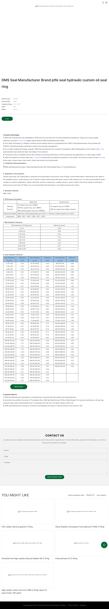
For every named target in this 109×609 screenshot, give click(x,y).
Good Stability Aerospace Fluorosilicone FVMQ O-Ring (79, 527)
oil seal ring (21, 140)
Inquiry (7, 118)
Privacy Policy (73, 605)
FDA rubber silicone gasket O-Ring (17, 527)
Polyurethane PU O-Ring (66, 558)
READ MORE (18, 387)
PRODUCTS (90, 495)
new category (101, 495)
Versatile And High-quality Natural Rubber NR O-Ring (25, 558)
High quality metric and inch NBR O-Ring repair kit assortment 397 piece (24, 591)
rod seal (101, 157)
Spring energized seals (76, 495)
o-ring (102, 149)
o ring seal (37, 157)
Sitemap (83, 605)
